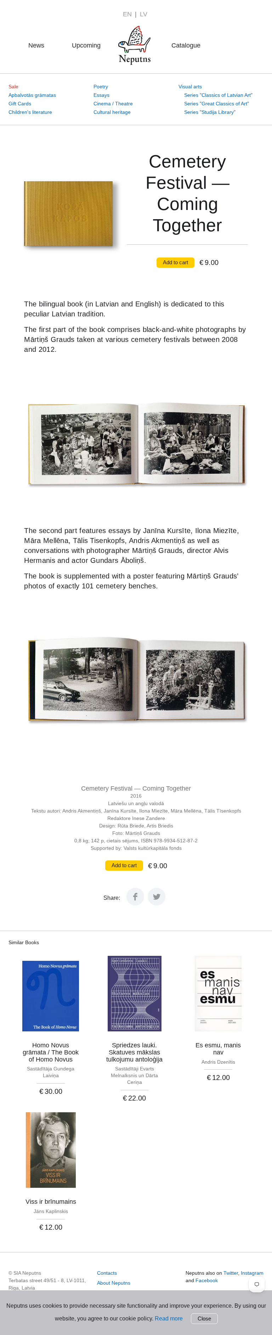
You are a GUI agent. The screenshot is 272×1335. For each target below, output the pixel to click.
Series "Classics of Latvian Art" (218, 95)
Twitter (230, 1273)
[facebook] (135, 904)
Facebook (207, 1280)
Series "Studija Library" (210, 112)
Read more (169, 1318)
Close (204, 1318)
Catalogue (185, 45)
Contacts (107, 1273)
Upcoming (86, 45)
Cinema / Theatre (113, 103)
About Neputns (136, 35)
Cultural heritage (112, 112)
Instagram (252, 1273)
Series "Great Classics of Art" (216, 103)
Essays (101, 95)
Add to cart (175, 262)
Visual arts (190, 86)
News (36, 45)
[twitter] (156, 904)
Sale (13, 86)
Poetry (101, 86)
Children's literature (30, 112)
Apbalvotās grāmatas (32, 95)
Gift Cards (19, 103)
